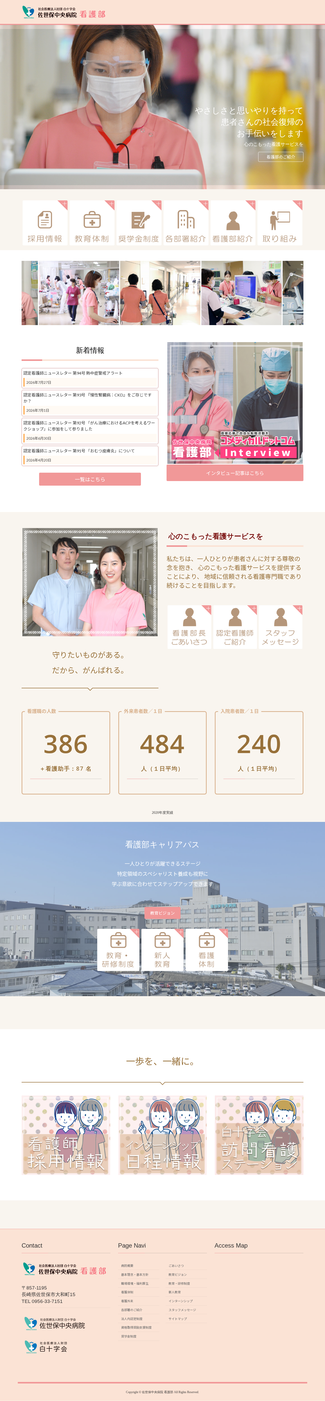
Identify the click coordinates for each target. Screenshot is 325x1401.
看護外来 (127, 1301)
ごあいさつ (176, 1266)
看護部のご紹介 (281, 156)
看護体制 (127, 1292)
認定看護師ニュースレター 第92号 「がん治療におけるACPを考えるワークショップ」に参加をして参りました (89, 425)
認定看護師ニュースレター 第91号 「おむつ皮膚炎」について (79, 450)
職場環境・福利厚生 (135, 1283)
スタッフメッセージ (182, 1310)
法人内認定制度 (131, 1319)
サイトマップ (178, 1319)
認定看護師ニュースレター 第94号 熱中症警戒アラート (73, 373)
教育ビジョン (162, 913)
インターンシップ (181, 1301)
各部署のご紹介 (131, 1310)
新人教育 (175, 1292)
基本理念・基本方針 (135, 1275)
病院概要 (127, 1266)
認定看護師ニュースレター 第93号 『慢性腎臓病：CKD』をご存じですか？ (87, 397)
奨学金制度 (128, 1336)
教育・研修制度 (179, 1283)
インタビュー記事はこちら (235, 473)
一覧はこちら (90, 479)
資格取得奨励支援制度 (136, 1328)
